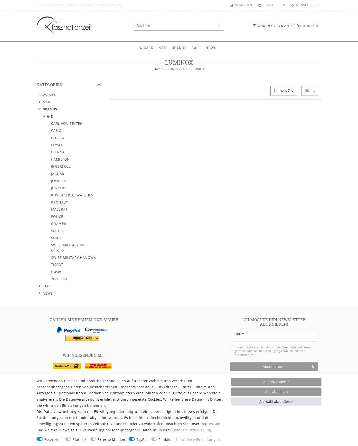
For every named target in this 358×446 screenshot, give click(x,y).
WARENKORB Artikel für (287, 25)
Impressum (210, 423)
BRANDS (179, 48)
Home (158, 69)
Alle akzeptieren (276, 381)
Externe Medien (111, 439)
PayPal (142, 439)
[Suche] (219, 26)
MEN (163, 48)
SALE (196, 48)
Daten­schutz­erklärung (191, 430)
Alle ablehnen (276, 391)
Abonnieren (272, 366)
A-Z (184, 69)
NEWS (211, 48)
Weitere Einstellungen (200, 439)
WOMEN (146, 48)
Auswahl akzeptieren (276, 401)
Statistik (80, 439)
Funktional (168, 439)
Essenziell (53, 439)
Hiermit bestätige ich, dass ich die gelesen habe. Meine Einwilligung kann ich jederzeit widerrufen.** (273, 351)
